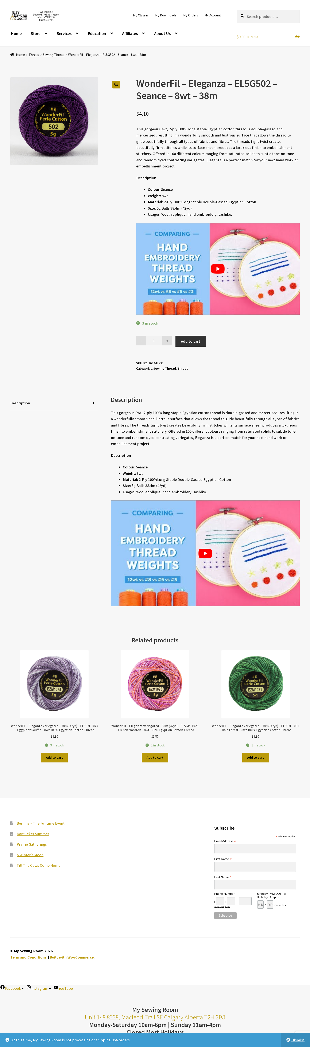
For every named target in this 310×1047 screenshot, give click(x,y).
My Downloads (166, 15)
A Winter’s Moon (30, 854)
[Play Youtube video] (218, 269)
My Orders (190, 15)
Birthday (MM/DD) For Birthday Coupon (271, 895)
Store (35, 33)
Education (97, 33)
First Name (223, 859)
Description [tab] (20, 403)
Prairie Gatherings (32, 844)
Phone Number (224, 893)
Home (16, 33)
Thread (34, 54)
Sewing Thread (54, 54)
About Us (162, 33)
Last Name (222, 877)
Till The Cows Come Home (38, 865)
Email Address (225, 841)
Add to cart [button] (54, 757)
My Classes (141, 15)
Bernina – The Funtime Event (41, 823)
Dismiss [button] (298, 1040)
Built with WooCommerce (72, 957)
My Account (213, 15)
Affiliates (130, 33)
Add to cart (190, 341)
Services (64, 33)
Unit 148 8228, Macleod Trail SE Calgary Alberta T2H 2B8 (155, 1017)
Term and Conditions (28, 957)
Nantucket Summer (33, 833)
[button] (116, 84)
